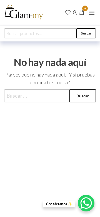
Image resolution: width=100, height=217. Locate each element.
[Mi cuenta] (75, 12)
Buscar (86, 33)
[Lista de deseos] (68, 12)
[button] (91, 12)
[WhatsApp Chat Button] (86, 203)
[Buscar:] (50, 95)
